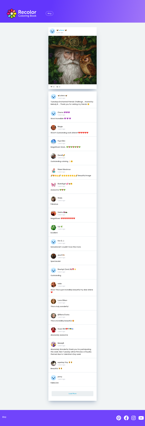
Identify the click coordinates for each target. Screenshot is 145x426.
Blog (49, 13)
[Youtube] (141, 418)
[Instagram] (133, 418)
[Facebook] (126, 418)
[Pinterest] (118, 418)
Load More (72, 393)
